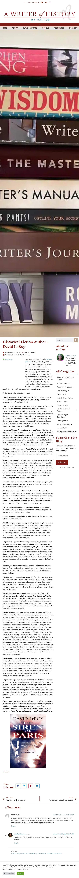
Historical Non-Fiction (65, 398)
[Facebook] (42, 2)
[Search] (76, 340)
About (15, 28)
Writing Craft (61, 428)
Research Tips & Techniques (62, 416)
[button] (39, 24)
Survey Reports (30, 28)
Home (4, 28)
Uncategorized (62, 421)
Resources (59, 28)
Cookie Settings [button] (9, 873)
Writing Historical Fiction (65, 432)
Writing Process (23, 355)
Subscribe (62, 462)
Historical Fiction (11, 355)
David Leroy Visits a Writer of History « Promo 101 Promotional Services (36, 853)
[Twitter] (46, 2)
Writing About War (63, 424)
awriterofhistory (20, 834)
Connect (73, 28)
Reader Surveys (62, 405)
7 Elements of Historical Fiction (65, 378)
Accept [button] (20, 873)
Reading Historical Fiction (63, 410)
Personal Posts (62, 401)
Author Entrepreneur (64, 387)
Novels (45, 28)
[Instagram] (50, 2)
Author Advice (62, 383)
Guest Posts (61, 394)
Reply (13, 826)
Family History (62, 391)
